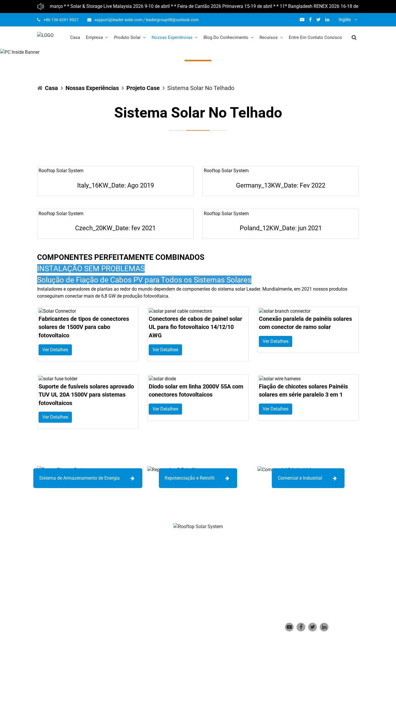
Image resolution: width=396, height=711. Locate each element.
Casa (75, 37)
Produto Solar (127, 37)
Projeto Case (143, 87)
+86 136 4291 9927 (61, 19)
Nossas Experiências (172, 37)
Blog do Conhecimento (226, 37)
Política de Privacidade (159, 675)
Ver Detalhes (55, 349)
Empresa (94, 37)
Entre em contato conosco (315, 37)
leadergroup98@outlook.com (172, 19)
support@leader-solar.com (118, 19)
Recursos (268, 37)
